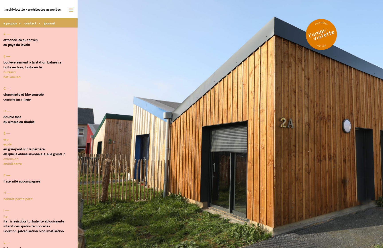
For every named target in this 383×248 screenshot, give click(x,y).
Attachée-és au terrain (20, 39)
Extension (10, 158)
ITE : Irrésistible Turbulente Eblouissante (33, 220)
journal (49, 22)
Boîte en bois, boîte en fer (23, 66)
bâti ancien (11, 76)
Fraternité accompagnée (21, 181)
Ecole (7, 143)
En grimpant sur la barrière (24, 148)
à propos (10, 22)
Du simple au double (19, 121)
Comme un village (17, 99)
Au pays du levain (16, 44)
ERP (5, 139)
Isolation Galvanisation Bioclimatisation (33, 230)
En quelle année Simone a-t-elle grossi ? (34, 153)
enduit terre (12, 163)
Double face (12, 116)
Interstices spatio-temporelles (26, 225)
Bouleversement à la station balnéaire (32, 62)
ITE (5, 216)
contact (30, 22)
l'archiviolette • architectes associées (32, 9)
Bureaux (9, 71)
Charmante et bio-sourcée (23, 94)
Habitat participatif (17, 198)
